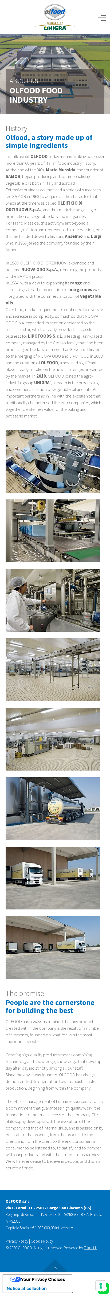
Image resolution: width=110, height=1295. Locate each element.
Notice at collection (27, 1288)
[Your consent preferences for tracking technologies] (101, 1286)
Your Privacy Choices (43, 1279)
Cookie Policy (42, 1241)
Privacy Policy (17, 1241)
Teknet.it (90, 1247)
